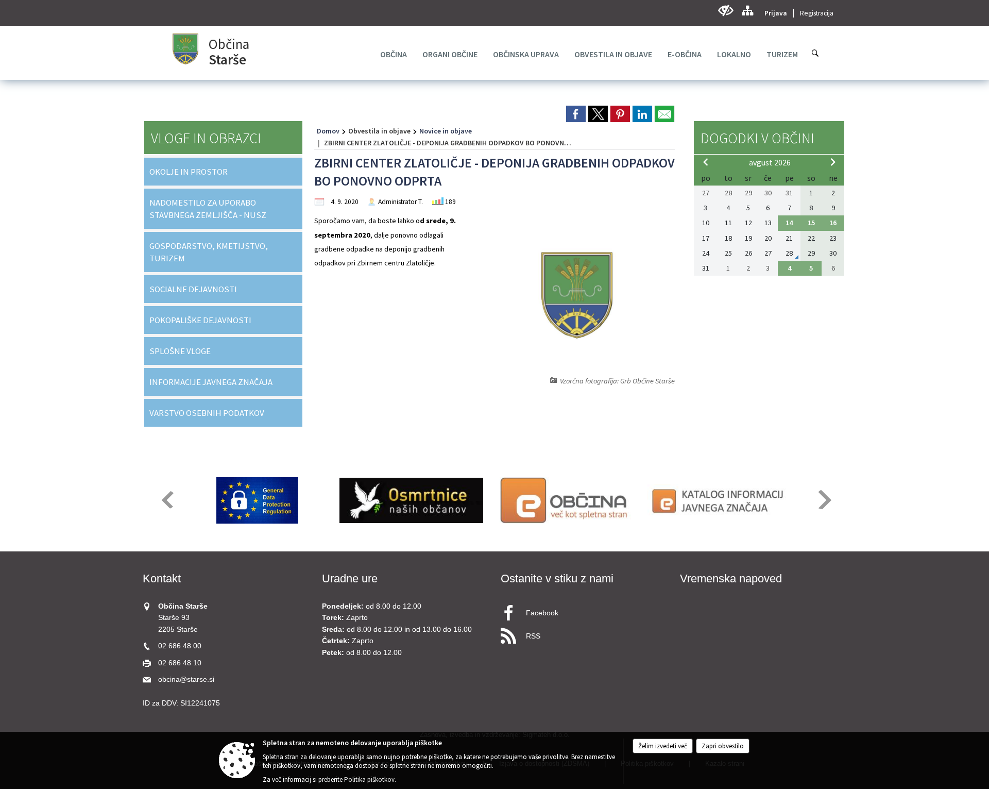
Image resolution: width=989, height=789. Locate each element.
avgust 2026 (770, 162)
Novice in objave (445, 131)
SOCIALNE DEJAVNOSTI (193, 289)
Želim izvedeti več (662, 746)
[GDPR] (257, 500)
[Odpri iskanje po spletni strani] (815, 53)
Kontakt (162, 578)
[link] (576, 114)
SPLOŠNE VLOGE (180, 351)
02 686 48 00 (179, 646)
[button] (166, 499)
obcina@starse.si (186, 679)
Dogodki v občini (757, 138)
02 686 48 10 (179, 663)
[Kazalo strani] (747, 10)
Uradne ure (350, 578)
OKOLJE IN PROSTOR (188, 171)
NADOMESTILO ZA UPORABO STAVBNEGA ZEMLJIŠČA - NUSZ (207, 209)
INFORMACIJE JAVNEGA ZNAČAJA (210, 382)
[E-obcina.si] (565, 500)
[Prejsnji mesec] (706, 162)
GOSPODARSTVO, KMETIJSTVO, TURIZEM (208, 252)
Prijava (775, 13)
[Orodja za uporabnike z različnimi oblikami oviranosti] (726, 10)
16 (833, 222)
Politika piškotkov (369, 779)
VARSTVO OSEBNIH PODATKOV (206, 412)
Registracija (816, 13)
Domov (328, 131)
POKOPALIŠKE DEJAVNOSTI (200, 320)
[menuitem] (393, 54)
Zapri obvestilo (723, 746)
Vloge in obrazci (206, 138)
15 (811, 222)
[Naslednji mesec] (833, 162)
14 (789, 222)
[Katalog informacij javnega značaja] (719, 500)
